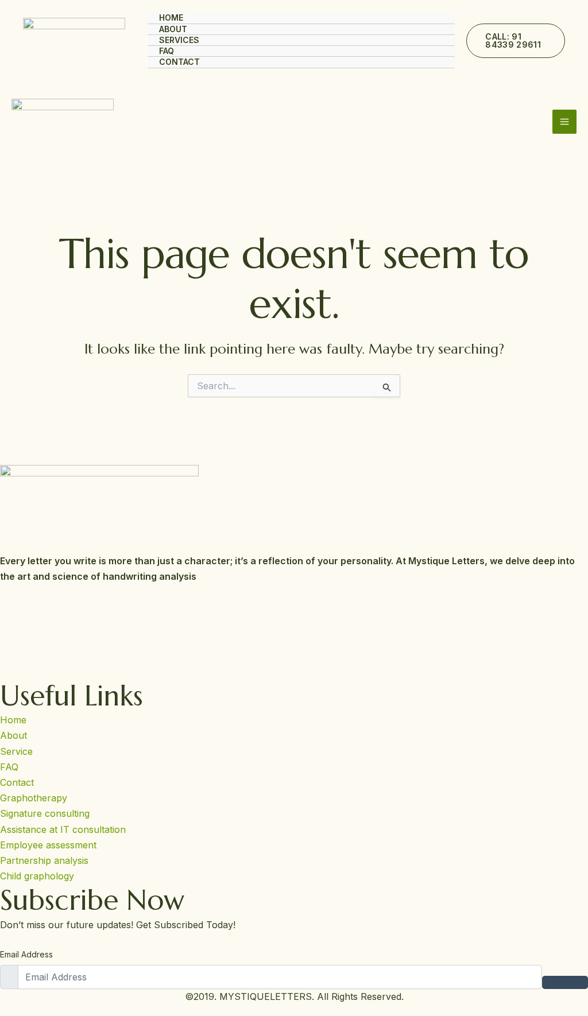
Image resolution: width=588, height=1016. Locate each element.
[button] (515, 41)
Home (171, 17)
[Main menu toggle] (564, 122)
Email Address (26, 954)
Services (179, 40)
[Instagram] (294, 633)
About (173, 29)
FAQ (166, 51)
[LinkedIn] (294, 660)
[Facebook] (294, 606)
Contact (179, 62)
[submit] (565, 982)
